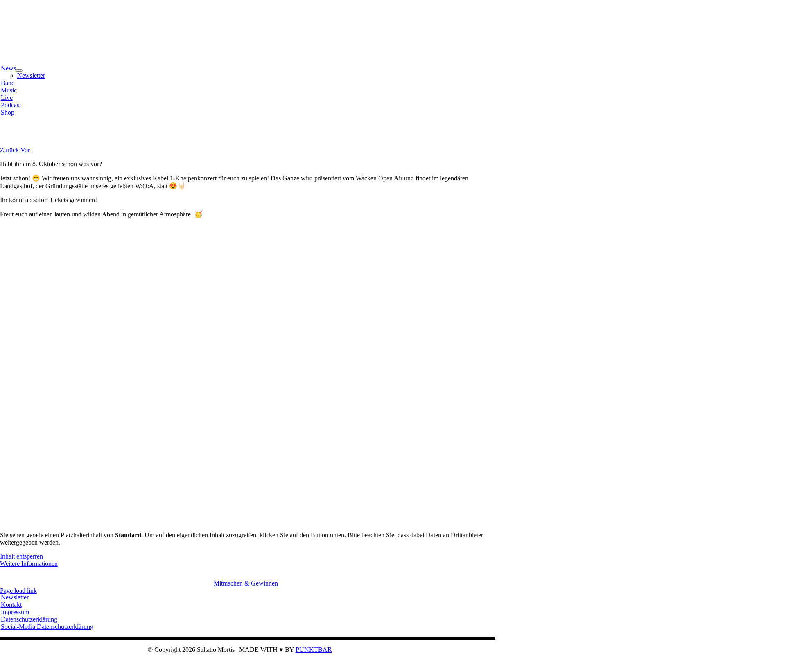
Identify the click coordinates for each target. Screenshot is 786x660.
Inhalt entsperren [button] (21, 556)
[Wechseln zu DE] (8, 136)
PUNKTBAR (314, 649)
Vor (25, 149)
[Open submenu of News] (19, 70)
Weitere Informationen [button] (29, 563)
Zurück (9, 149)
